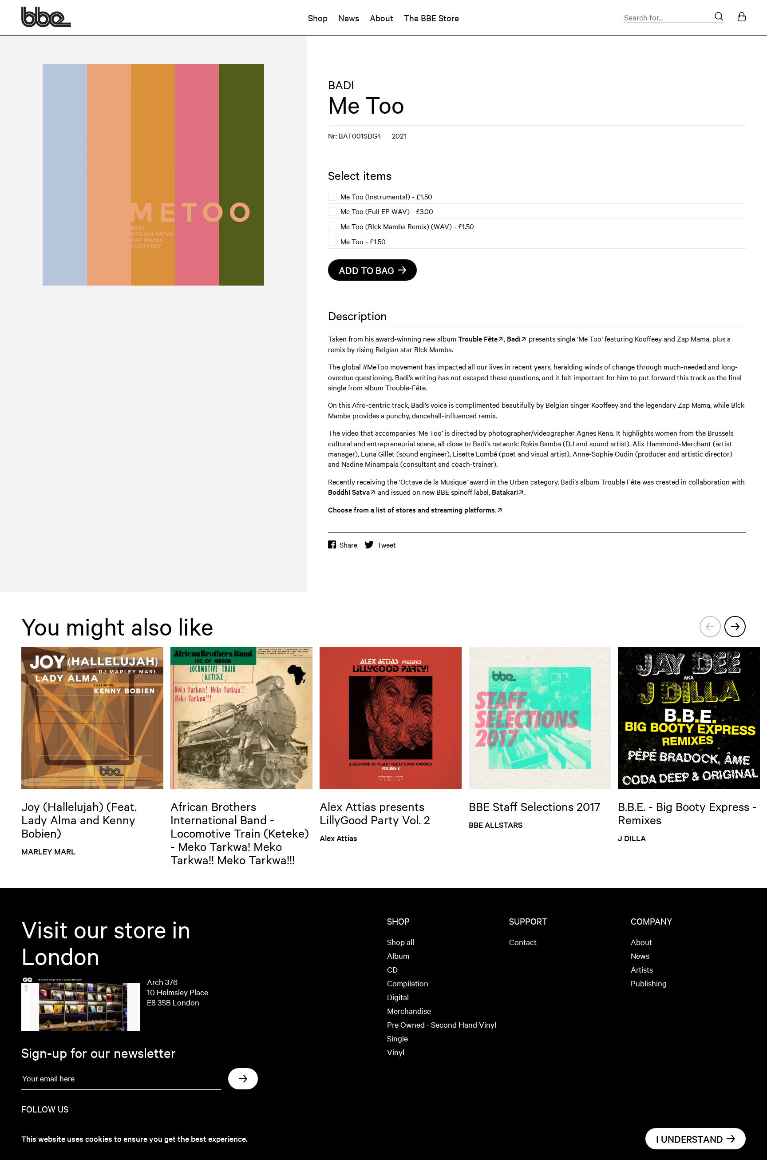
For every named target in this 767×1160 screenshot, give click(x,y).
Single (397, 1038)
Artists (642, 969)
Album (398, 955)
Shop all (400, 942)
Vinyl (395, 1052)
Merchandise (409, 1010)
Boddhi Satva (349, 492)
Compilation (407, 983)
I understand (689, 1138)
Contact (523, 942)
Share (348, 544)
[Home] (46, 24)
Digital (398, 997)
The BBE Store (431, 17)
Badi (514, 338)
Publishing (649, 983)
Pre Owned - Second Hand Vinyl (441, 1024)
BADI (341, 84)
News (348, 17)
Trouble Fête (478, 338)
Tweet (386, 544)
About (381, 17)
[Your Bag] (742, 17)
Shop (318, 17)
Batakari (505, 492)
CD (392, 969)
